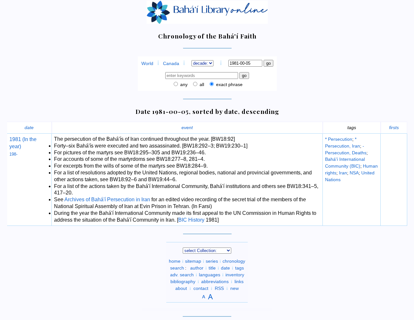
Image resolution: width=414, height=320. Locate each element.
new (234, 288)
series (212, 261)
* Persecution (338, 139)
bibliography (182, 281)
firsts (394, 127)
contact (200, 288)
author (196, 267)
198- (13, 154)
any (183, 84)
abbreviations (215, 281)
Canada (171, 63)
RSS (219, 288)
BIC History (191, 220)
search (177, 267)
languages (209, 274)
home (174, 261)
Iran (343, 172)
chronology (234, 261)
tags (239, 267)
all (201, 84)
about (181, 288)
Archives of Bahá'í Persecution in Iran (107, 199)
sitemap (193, 261)
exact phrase (229, 84)
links (239, 281)
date (29, 127)
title (212, 267)
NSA (354, 172)
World (147, 63)
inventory (234, 274)
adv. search (182, 274)
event (187, 127)
